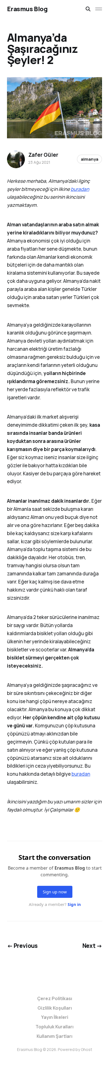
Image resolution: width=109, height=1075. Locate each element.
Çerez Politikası (54, 998)
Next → (92, 946)
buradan (80, 189)
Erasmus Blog (27, 9)
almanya (89, 159)
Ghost (86, 1049)
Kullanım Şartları (54, 1036)
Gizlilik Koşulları (54, 1008)
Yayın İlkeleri (54, 1017)
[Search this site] (88, 9)
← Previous (22, 946)
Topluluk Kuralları (54, 1027)
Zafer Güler (43, 154)
